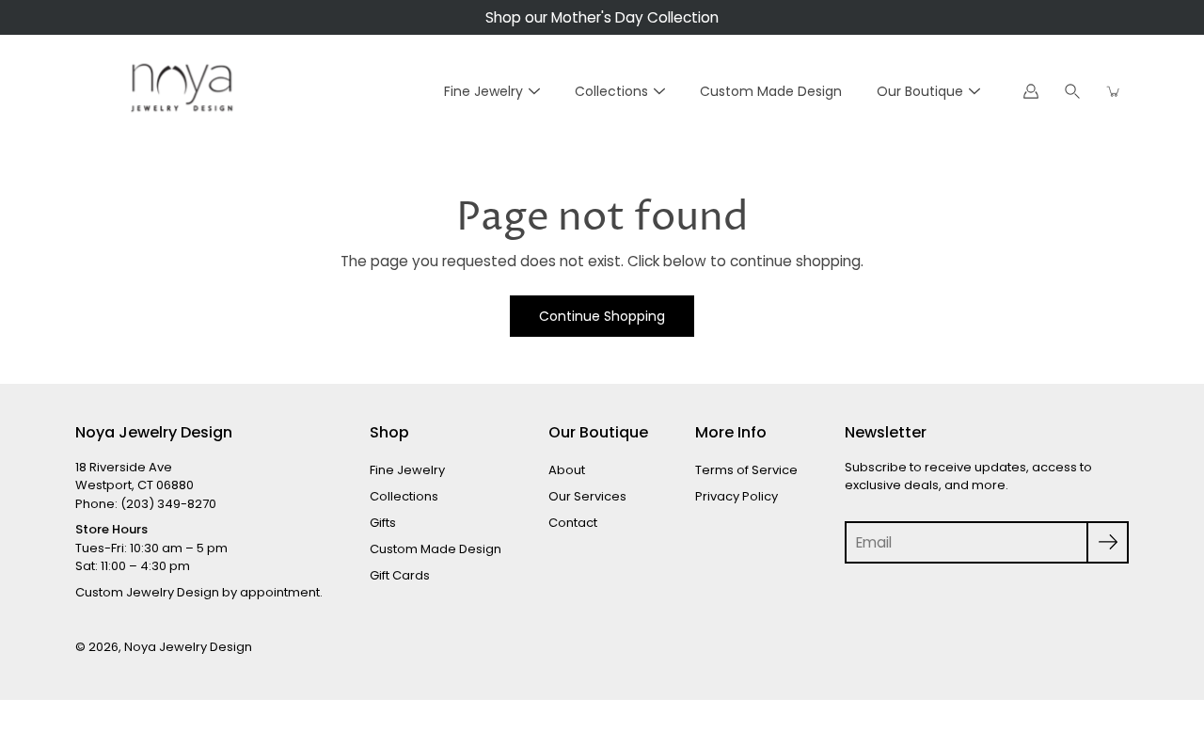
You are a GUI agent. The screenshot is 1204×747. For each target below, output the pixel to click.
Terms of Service (746, 470)
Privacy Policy (736, 496)
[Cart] (1114, 91)
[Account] (1031, 91)
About (566, 470)
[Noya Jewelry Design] (178, 91)
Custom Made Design (771, 91)
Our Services (587, 496)
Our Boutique (920, 91)
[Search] (1072, 91)
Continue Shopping (602, 316)
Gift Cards (400, 575)
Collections (611, 91)
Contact (572, 523)
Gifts (383, 523)
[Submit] (1107, 542)
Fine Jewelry (483, 91)
